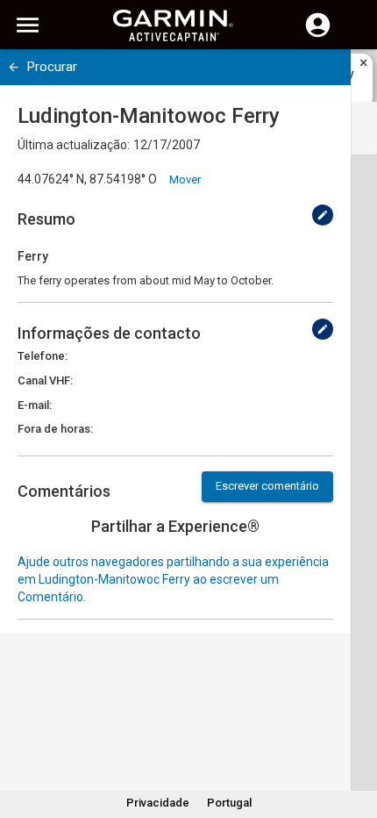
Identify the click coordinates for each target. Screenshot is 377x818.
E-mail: (35, 405)
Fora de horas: (55, 428)
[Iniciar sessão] (317, 35)
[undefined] (13, 67)
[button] (355, 738)
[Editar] (322, 215)
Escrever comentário (267, 485)
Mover (185, 179)
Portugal (229, 802)
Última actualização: (74, 145)
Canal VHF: (45, 380)
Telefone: (43, 355)
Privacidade (157, 802)
